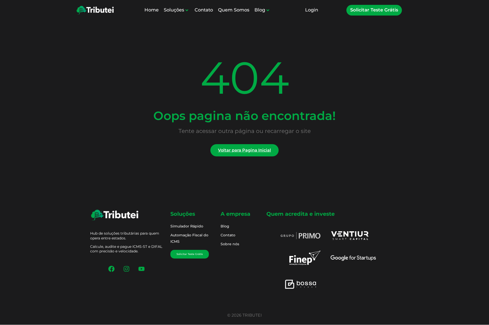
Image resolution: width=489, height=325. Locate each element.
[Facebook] (111, 268)
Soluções (174, 10)
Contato (204, 10)
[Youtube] (141, 268)
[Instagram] (126, 268)
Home (151, 10)
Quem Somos (233, 10)
